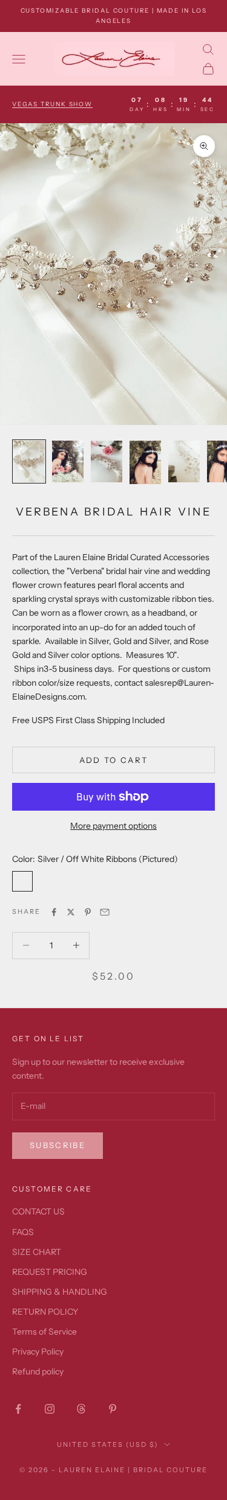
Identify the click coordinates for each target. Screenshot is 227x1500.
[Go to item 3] (106, 461)
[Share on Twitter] (71, 912)
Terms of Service (44, 1331)
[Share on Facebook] (54, 912)
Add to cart (113, 760)
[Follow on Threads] (81, 1409)
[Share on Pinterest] (88, 912)
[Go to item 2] (68, 461)
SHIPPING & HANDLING (59, 1291)
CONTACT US (38, 1211)
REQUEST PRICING (49, 1271)
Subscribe (57, 1145)
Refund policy (38, 1371)
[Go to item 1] (29, 461)
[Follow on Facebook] (18, 1409)
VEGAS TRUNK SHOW (52, 104)
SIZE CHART (36, 1251)
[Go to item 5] (184, 461)
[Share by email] (105, 912)
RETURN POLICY (45, 1311)
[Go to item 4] (145, 462)
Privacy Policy (38, 1351)
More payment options (113, 825)
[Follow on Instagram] (50, 1409)
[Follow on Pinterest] (113, 1409)
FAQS (23, 1232)
